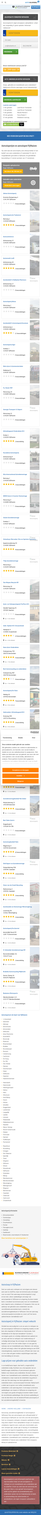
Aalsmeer (6, 1022)
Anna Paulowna (8, 1034)
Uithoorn (6, 1163)
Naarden (5, 1125)
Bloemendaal (7, 1044)
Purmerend (6, 1142)
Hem (4, 1092)
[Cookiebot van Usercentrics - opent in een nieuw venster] (30, 732)
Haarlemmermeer (8, 1078)
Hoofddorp (6, 1097)
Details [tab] (20, 737)
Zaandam (6, 1193)
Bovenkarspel (7, 1049)
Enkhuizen (6, 1074)
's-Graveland (7, 1019)
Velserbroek (6, 1168)
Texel (5, 1158)
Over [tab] (33, 737)
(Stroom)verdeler (8, 1215)
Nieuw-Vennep (7, 1127)
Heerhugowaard (8, 1087)
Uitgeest (6, 1161)
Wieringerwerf (7, 1186)
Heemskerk (6, 1082)
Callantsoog (7, 1054)
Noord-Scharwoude (9, 1130)
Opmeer (5, 1137)
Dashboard (6, 1232)
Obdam (5, 1132)
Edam (5, 1071)
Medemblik (6, 1120)
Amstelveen (7, 1026)
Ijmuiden (5, 1105)
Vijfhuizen (6, 1171)
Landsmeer (6, 1110)
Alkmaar (5, 1024)
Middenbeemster (8, 1122)
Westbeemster (7, 1178)
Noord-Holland (14, 1409)
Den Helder (6, 1064)
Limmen (5, 1117)
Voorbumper (7, 1217)
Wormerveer (7, 1190)
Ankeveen (6, 1031)
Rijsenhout (6, 1146)
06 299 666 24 (35, 7)
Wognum (6, 1188)
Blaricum (6, 1041)
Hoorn (5, 1100)
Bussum (5, 1051)
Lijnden (5, 1115)
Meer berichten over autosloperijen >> (15, 1238)
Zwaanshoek (7, 1200)
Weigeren (20, 781)
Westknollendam (8, 1181)
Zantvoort (6, 1198)
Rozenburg (6, 1148)
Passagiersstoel (8, 1227)
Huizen (5, 1102)
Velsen (5, 1166)
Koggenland (7, 1107)
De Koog (6, 1059)
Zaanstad (6, 1195)
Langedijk (6, 1112)
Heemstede (6, 1085)
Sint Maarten (7, 1153)
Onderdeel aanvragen (12, 100)
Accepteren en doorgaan (20, 770)
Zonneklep (6, 1220)
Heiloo (5, 1090)
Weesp (5, 1176)
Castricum (6, 1056)
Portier (5, 1225)
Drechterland (7, 1069)
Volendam (6, 1173)
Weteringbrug (7, 1183)
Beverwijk (6, 1039)
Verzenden (8, 52)
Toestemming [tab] (7, 737)
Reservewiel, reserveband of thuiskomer (16, 1235)
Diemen (5, 1066)
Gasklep (5, 1230)
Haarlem (6, 1076)
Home (4, 1409)
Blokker (5, 1046)
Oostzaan (6, 1134)
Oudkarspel (6, 1139)
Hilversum (6, 1095)
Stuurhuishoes (7, 1222)
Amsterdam (6, 1029)
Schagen (5, 1151)
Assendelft (6, 1036)
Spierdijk (5, 1156)
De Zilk (5, 1061)
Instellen (19, 776)
